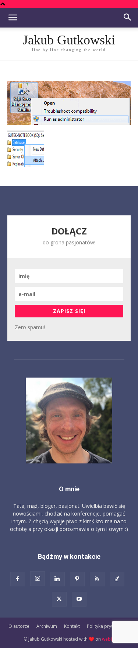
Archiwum (46, 626)
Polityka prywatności (108, 626)
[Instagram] (37, 578)
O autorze (18, 626)
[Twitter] (59, 599)
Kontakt (72, 626)
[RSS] (97, 579)
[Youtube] (79, 599)
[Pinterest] (77, 579)
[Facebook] (17, 579)
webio (108, 639)
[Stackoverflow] (117, 579)
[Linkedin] (57, 579)
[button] (12, 18)
